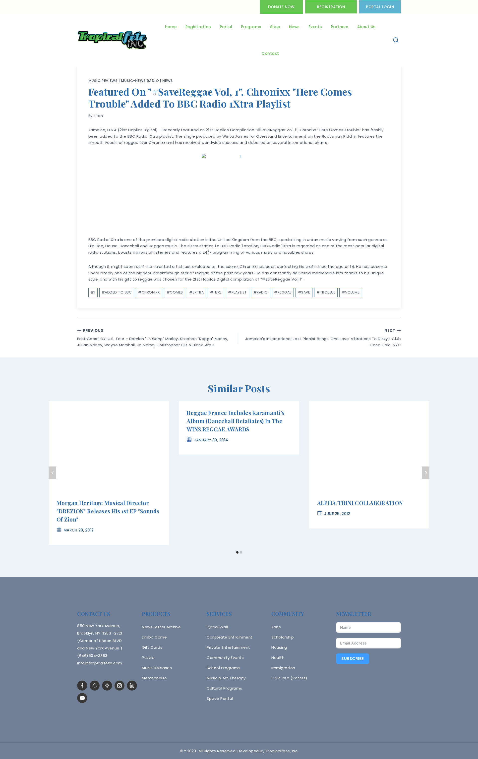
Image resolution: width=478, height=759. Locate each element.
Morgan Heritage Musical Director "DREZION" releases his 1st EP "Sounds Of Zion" (108, 511)
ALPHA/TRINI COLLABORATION (360, 503)
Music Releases (157, 667)
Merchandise (154, 678)
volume (351, 292)
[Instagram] (119, 686)
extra (196, 292)
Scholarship (282, 637)
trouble (325, 292)
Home (171, 26)
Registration (331, 6)
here (216, 292)
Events (315, 26)
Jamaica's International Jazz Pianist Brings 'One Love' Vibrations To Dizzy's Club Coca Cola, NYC (323, 338)
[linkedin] (132, 686)
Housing (279, 647)
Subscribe (352, 658)
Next (425, 473)
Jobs (276, 627)
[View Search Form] (396, 40)
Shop (275, 26)
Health (277, 657)
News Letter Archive (161, 627)
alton (98, 115)
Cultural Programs (224, 688)
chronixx (149, 292)
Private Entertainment (228, 647)
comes (175, 292)
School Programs (223, 667)
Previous (52, 473)
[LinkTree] (107, 686)
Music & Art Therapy (226, 678)
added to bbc (117, 292)
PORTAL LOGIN (380, 6)
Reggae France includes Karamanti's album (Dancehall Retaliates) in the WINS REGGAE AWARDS (235, 421)
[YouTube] (82, 698)
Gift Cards (152, 647)
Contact (270, 53)
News (294, 26)
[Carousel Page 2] (241, 552)
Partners (340, 26)
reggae (283, 292)
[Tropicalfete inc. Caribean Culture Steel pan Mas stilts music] (112, 40)
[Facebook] (82, 686)
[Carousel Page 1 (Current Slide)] (237, 552)
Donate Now (281, 6)
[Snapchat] (95, 686)
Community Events (225, 657)
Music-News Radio (140, 80)
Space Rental (220, 698)
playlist (237, 292)
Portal (226, 26)
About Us (366, 26)
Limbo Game (154, 637)
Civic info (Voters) (289, 678)
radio (260, 292)
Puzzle (148, 657)
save (304, 292)
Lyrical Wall (217, 627)
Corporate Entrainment (230, 637)
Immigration (283, 667)
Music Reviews (103, 80)
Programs (251, 26)
